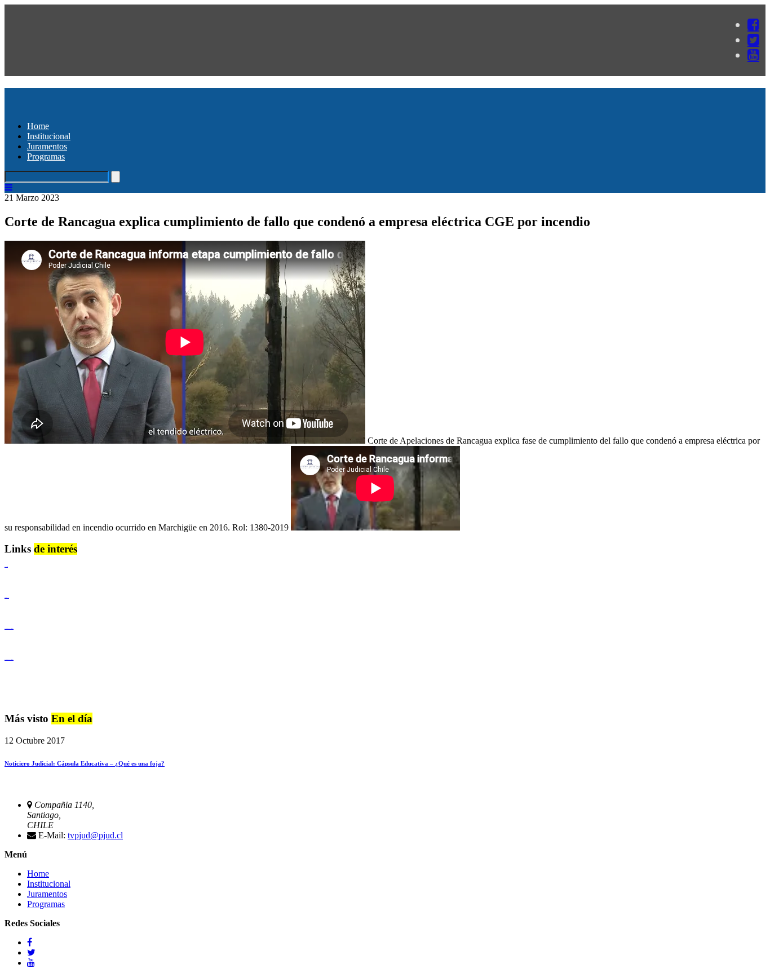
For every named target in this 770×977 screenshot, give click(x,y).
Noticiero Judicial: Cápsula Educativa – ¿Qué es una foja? (85, 763)
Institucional (48, 136)
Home (38, 126)
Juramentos (47, 146)
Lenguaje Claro (6, 566)
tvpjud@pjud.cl (95, 835)
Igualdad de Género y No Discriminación (9, 628)
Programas (46, 156)
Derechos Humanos (7, 597)
